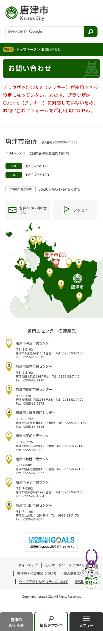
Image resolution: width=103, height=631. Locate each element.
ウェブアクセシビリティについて (43, 581)
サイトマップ (28, 565)
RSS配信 (81, 581)
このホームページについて (65, 565)
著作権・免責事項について (37, 573)
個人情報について (76, 573)
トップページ (26, 49)
